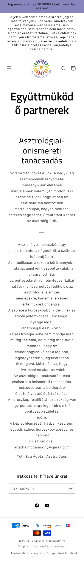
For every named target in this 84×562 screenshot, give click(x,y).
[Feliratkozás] (70, 488)
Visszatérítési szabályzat (49, 546)
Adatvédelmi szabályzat (26, 553)
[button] (9, 68)
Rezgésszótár (39, 540)
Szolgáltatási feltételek (62, 553)
